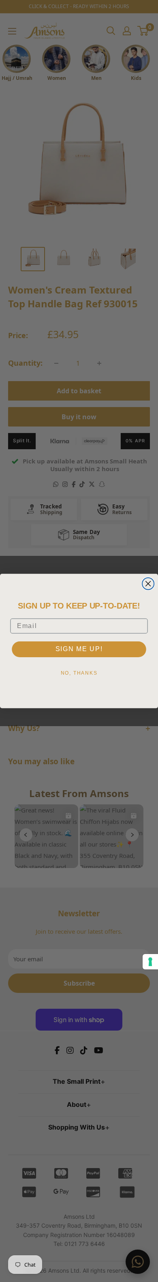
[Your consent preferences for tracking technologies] (150, 961)
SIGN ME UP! (79, 648)
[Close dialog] (148, 584)
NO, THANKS (79, 673)
